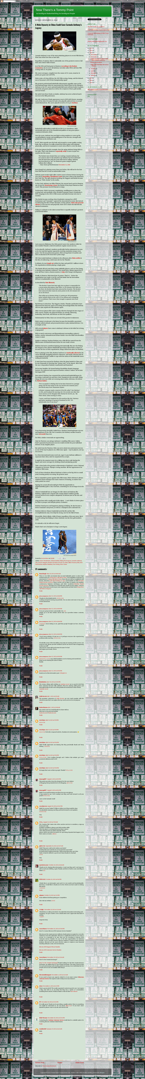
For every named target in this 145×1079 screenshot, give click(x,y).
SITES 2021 (42, 879)
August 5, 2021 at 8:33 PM (54, 779)
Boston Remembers (96, 62)
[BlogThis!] (60, 558)
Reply (41, 591)
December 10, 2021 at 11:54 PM (56, 1018)
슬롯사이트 (42, 846)
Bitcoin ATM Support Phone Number (49, 947)
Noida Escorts (43, 713)
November (94, 57)
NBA (78, 562)
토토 (65, 611)
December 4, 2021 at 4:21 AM (60, 975)
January (93, 75)
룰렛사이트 (69, 1005)
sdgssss (41, 895)
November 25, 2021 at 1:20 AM (52, 909)
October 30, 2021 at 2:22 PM (51, 895)
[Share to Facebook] (63, 558)
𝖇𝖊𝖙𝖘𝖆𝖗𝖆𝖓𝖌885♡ (43, 779)
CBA (36, 562)
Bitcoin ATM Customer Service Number (50, 950)
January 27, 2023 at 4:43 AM (54, 1029)
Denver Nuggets (42, 562)
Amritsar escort (65, 684)
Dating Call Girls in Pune (55, 579)
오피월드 (41, 909)
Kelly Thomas (43, 1018)
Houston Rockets (53, 562)
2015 (90, 82)
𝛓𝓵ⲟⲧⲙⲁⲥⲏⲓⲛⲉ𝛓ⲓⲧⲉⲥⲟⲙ (43, 596)
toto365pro (42, 720)
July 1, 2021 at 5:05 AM (53, 696)
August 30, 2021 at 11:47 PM (54, 806)
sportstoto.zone (43, 865)
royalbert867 (42, 1029)
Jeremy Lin (61, 562)
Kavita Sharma (43, 707)
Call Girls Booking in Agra (57, 580)
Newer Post (39, 1063)
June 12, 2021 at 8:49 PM (55, 608)
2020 (91, 50)
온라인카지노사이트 (44, 659)
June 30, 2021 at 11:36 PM (53, 682)
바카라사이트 (60, 598)
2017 (90, 78)
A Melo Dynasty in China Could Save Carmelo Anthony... (99, 59)
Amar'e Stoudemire (44, 560)
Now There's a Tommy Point (55, 10)
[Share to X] (62, 558)
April (92, 71)
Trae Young (56, 564)
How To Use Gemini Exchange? (48, 963)
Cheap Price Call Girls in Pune (58, 577)
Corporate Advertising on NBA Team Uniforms (98, 34)
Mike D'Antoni (72, 562)
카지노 (41, 822)
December (94, 54)
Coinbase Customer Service (56, 1020)
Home (59, 1063)
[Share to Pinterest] (65, 558)
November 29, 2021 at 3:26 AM (55, 957)
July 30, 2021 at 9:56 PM (52, 742)
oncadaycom (43, 806)
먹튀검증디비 (63, 673)
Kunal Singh (42, 573)
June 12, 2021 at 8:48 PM (55, 596)
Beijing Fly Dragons (65, 560)
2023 (90, 48)
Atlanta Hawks (55, 560)
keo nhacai (74, 991)
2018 (90, 52)
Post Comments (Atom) (49, 1066)
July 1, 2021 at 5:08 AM (54, 707)
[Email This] (58, 558)
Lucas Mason (43, 928)
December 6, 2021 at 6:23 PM (51, 986)
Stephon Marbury (47, 564)
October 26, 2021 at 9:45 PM (53, 879)
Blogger (102, 1072)
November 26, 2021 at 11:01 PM (55, 928)
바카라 (41, 854)
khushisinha (42, 682)
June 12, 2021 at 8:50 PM (55, 656)
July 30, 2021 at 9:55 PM (52, 720)
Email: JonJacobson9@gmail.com (97, 41)
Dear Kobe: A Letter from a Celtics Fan (98, 30)
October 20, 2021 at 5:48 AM (56, 865)
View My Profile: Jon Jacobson (96, 26)
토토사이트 (42, 722)
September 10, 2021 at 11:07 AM (54, 846)
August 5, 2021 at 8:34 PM (54, 790)
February (93, 73)
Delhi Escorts (43, 696)
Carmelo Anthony (77, 560)
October (93, 68)
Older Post (79, 1063)
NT (40, 1002)
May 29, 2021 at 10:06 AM (54, 573)
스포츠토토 (42, 624)
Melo (66, 562)
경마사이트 (69, 783)
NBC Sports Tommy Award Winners (98, 89)
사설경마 (41, 916)
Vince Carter (63, 564)
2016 (90, 80)
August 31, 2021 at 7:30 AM (50, 822)
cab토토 (54, 834)
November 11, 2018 (64, 165)
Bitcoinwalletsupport (45, 975)
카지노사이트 (42, 757)
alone (41, 986)
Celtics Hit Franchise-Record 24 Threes (99, 65)
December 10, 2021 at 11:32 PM (49, 1002)
